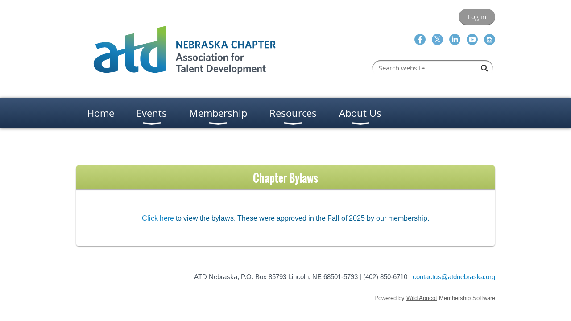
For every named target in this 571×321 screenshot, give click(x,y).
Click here (158, 218)
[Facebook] (420, 39)
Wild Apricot (421, 298)
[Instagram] (489, 39)
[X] (437, 39)
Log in (477, 16)
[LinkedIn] (454, 39)
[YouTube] (472, 39)
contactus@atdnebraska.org (454, 276)
